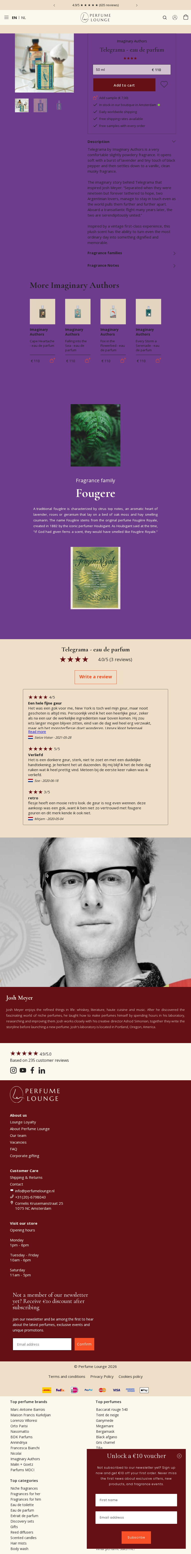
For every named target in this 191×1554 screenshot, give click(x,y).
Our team (18, 1135)
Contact (16, 1184)
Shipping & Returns (26, 1177)
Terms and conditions (66, 1376)
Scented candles (23, 1537)
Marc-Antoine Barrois (27, 1409)
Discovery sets (22, 1521)
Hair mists (18, 1543)
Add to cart (124, 85)
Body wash (19, 1548)
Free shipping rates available (121, 119)
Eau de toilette (22, 1504)
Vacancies (18, 1142)
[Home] (95, 17)
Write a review (95, 677)
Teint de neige (107, 1415)
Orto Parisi (19, 1426)
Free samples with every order (122, 125)
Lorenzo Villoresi (23, 1420)
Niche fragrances (24, 1488)
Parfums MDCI (22, 1469)
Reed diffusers (21, 1532)
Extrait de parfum (24, 1515)
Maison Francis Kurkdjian (30, 1415)
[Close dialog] (179, 1456)
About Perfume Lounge (30, 1128)
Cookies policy (131, 1376)
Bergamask (105, 1431)
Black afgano (106, 1436)
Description (98, 141)
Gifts (14, 1526)
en (14, 17)
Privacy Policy (102, 1376)
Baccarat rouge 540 (112, 1409)
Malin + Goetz (21, 1464)
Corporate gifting (24, 1155)
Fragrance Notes (103, 265)
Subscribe (136, 1537)
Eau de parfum (22, 1510)
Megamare (105, 1426)
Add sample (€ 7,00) (113, 98)
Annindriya (18, 1442)
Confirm (84, 1344)
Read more (37, 731)
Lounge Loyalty (23, 1121)
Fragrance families (105, 252)
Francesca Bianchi (25, 1447)
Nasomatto (19, 1431)
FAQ (13, 1148)
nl (23, 17)
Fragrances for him (25, 1499)
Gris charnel (105, 1442)
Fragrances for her (25, 1493)
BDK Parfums (21, 1436)
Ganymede (104, 1420)
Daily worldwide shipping (118, 112)
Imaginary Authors (132, 41)
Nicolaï (16, 1453)
